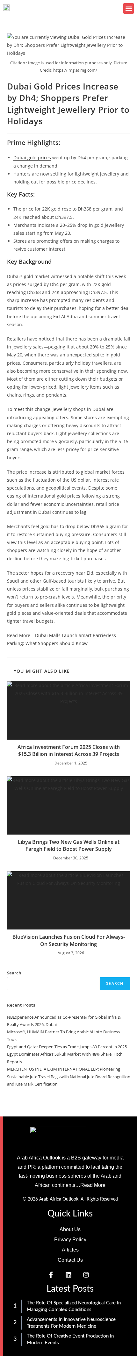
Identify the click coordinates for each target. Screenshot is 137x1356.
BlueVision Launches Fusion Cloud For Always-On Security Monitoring (68, 940)
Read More (92, 1185)
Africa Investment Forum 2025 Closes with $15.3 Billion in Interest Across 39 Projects (69, 750)
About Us (70, 1229)
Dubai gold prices (32, 157)
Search (14, 973)
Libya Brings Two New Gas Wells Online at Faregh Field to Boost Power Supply (68, 845)
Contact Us (70, 1260)
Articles (70, 1249)
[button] (128, 8)
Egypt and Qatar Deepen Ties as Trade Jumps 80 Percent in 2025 (67, 1047)
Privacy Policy (70, 1239)
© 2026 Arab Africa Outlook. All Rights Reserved (70, 1199)
